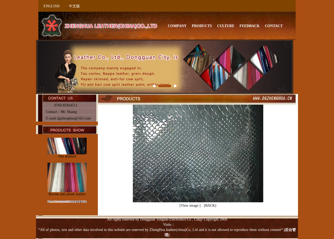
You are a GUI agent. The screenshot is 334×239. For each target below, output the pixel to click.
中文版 (74, 6)
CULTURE (225, 26)
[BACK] (210, 205)
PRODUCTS (202, 26)
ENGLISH (51, 6)
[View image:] (190, 205)
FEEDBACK (250, 26)
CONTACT (274, 26)
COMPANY (177, 26)
